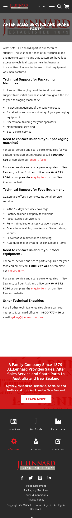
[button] (38, 6)
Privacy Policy (36, 499)
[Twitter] (31, 479)
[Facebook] (22, 479)
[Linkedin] (49, 478)
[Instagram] (40, 479)
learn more (36, 399)
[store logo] (19, 6)
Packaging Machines (36, 490)
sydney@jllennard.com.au (27, 317)
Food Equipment (36, 486)
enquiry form (38, 160)
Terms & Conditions (36, 495)
